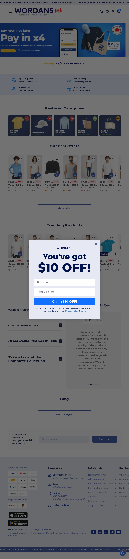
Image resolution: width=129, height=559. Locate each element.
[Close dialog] (96, 244)
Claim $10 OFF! (64, 301)
